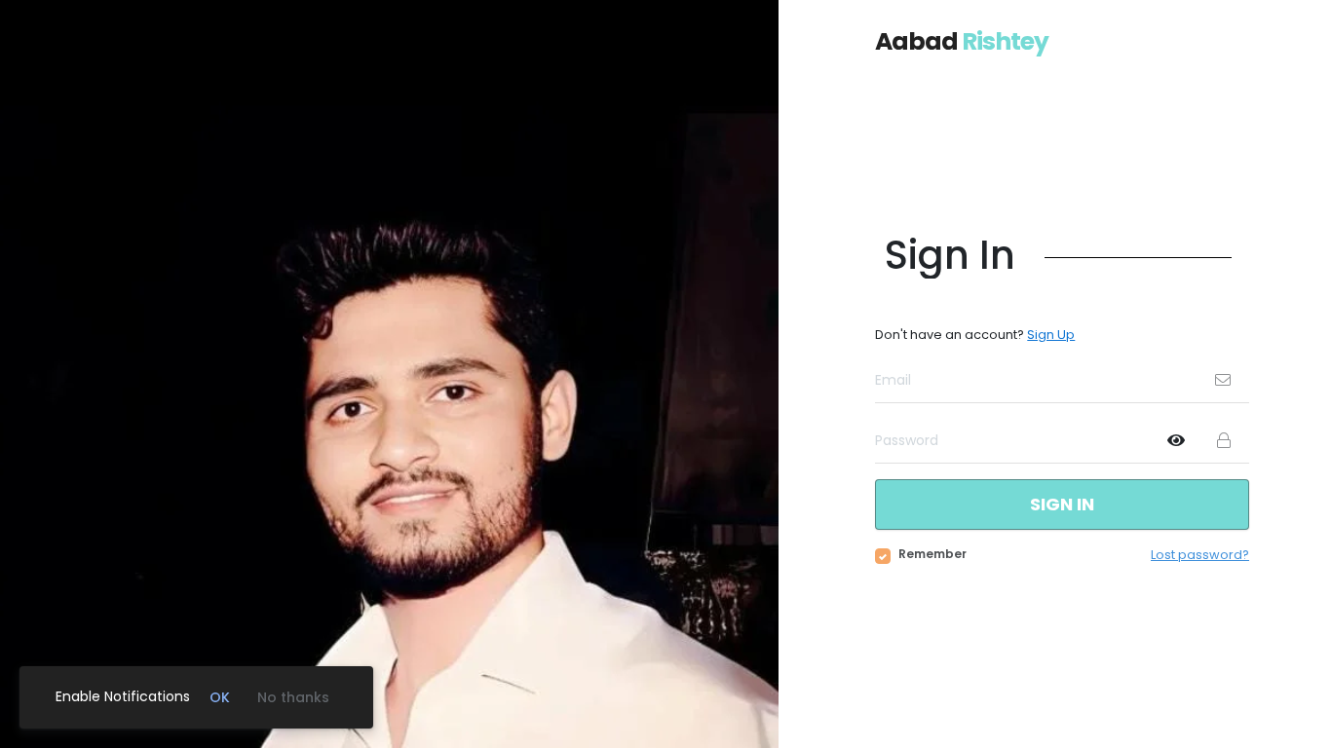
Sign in (1062, 504)
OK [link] (219, 697)
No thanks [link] (293, 697)
